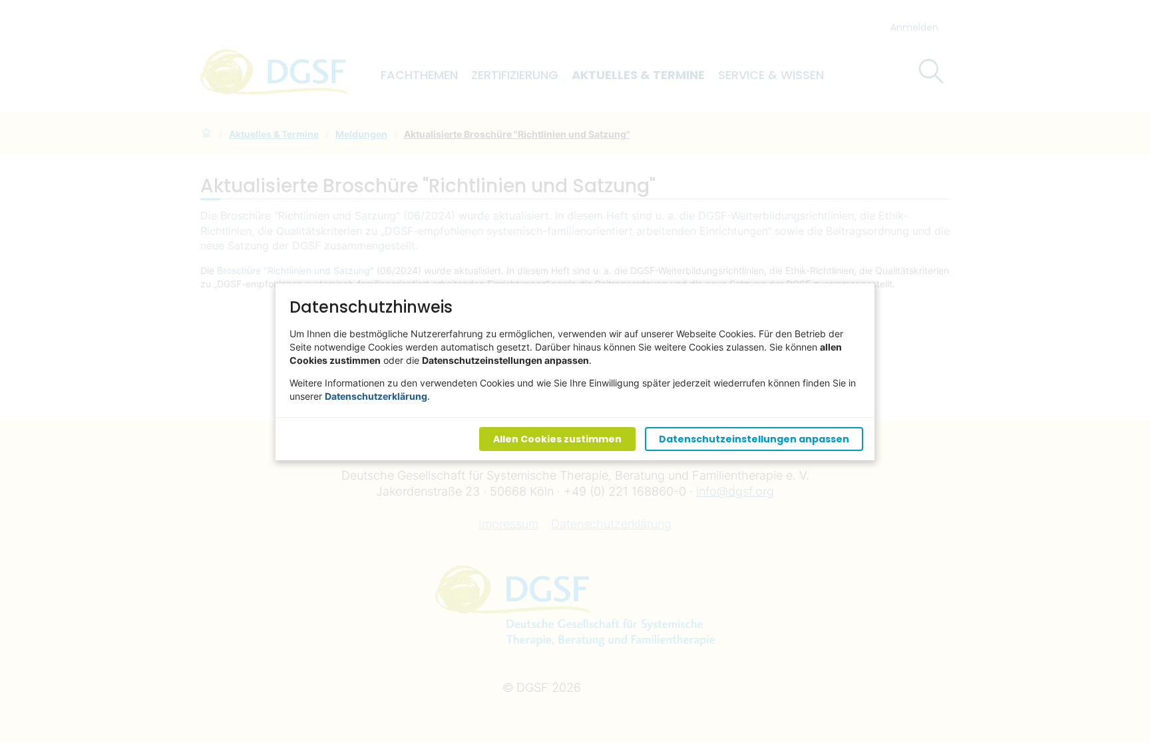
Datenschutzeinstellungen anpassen (754, 438)
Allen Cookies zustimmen (557, 438)
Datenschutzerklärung (376, 395)
